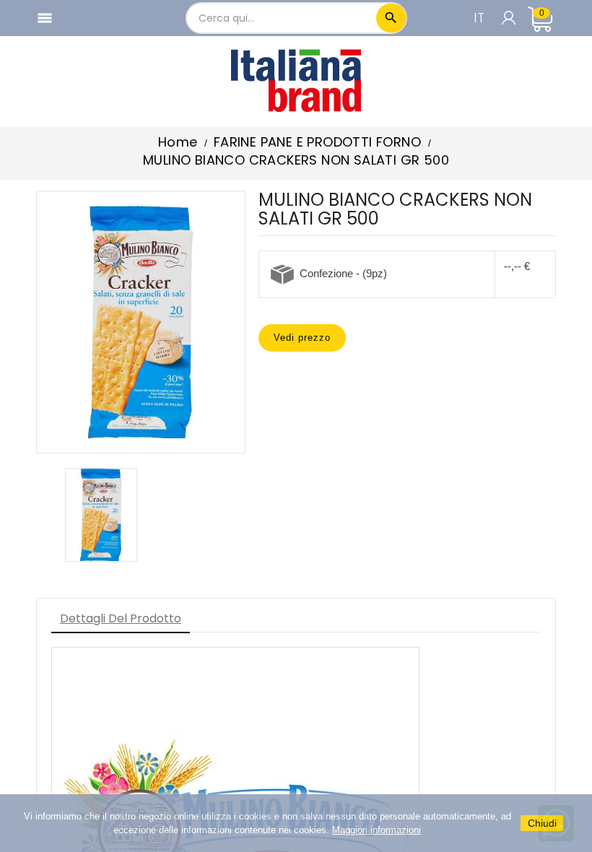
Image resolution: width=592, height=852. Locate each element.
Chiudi (542, 823)
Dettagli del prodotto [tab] (120, 618)
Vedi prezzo (302, 337)
